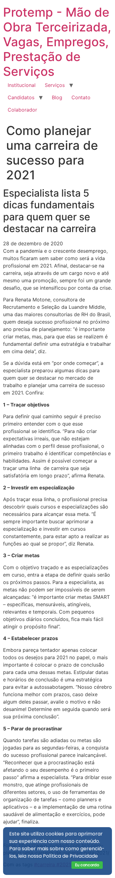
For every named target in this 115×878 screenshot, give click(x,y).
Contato (80, 97)
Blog (57, 97)
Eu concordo (87, 865)
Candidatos (21, 97)
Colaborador (22, 110)
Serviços (55, 85)
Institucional (22, 85)
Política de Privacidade (70, 856)
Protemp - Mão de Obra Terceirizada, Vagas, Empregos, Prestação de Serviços (57, 42)
